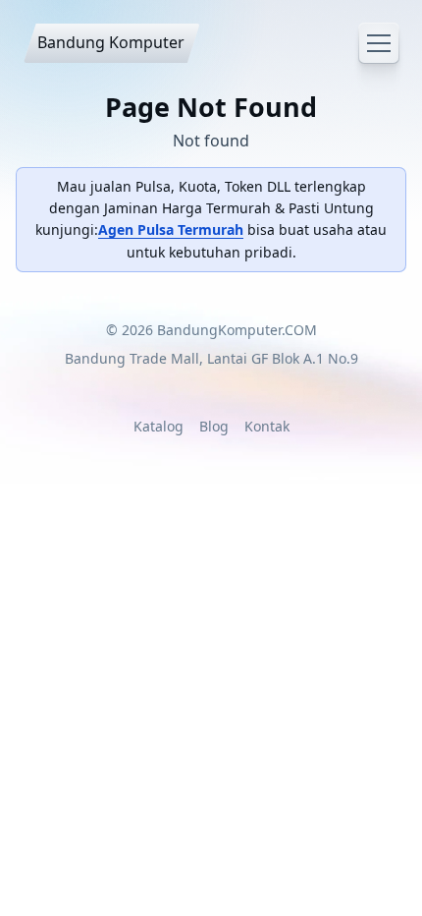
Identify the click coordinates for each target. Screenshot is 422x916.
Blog (214, 426)
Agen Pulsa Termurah (170, 229)
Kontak (267, 426)
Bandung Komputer (111, 42)
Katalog (158, 426)
